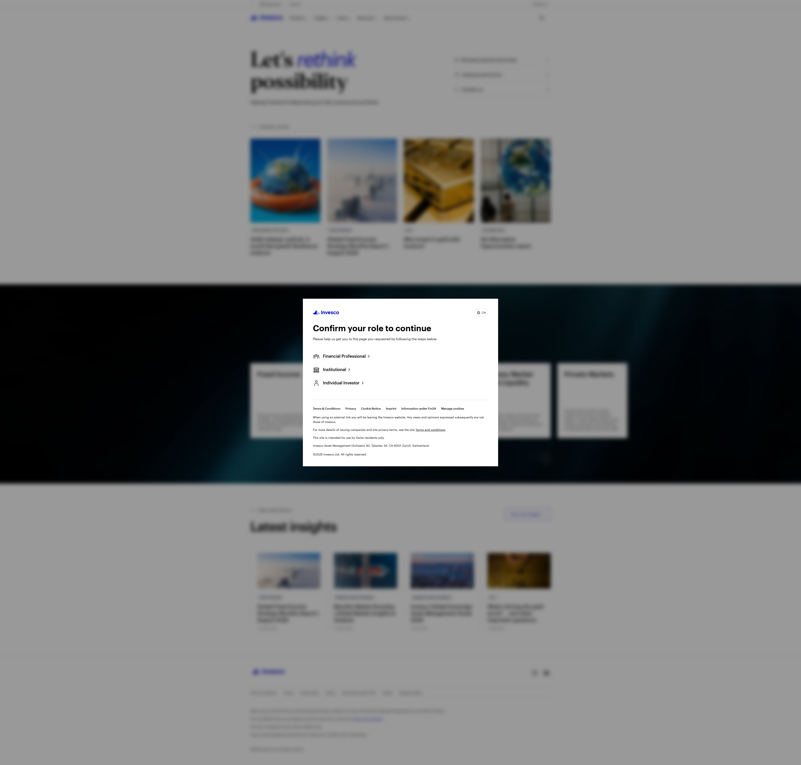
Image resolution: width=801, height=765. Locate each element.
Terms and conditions (430, 429)
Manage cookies (452, 408)
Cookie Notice (371, 408)
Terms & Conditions (326, 408)
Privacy (350, 408)
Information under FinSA (418, 408)
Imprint (391, 408)
